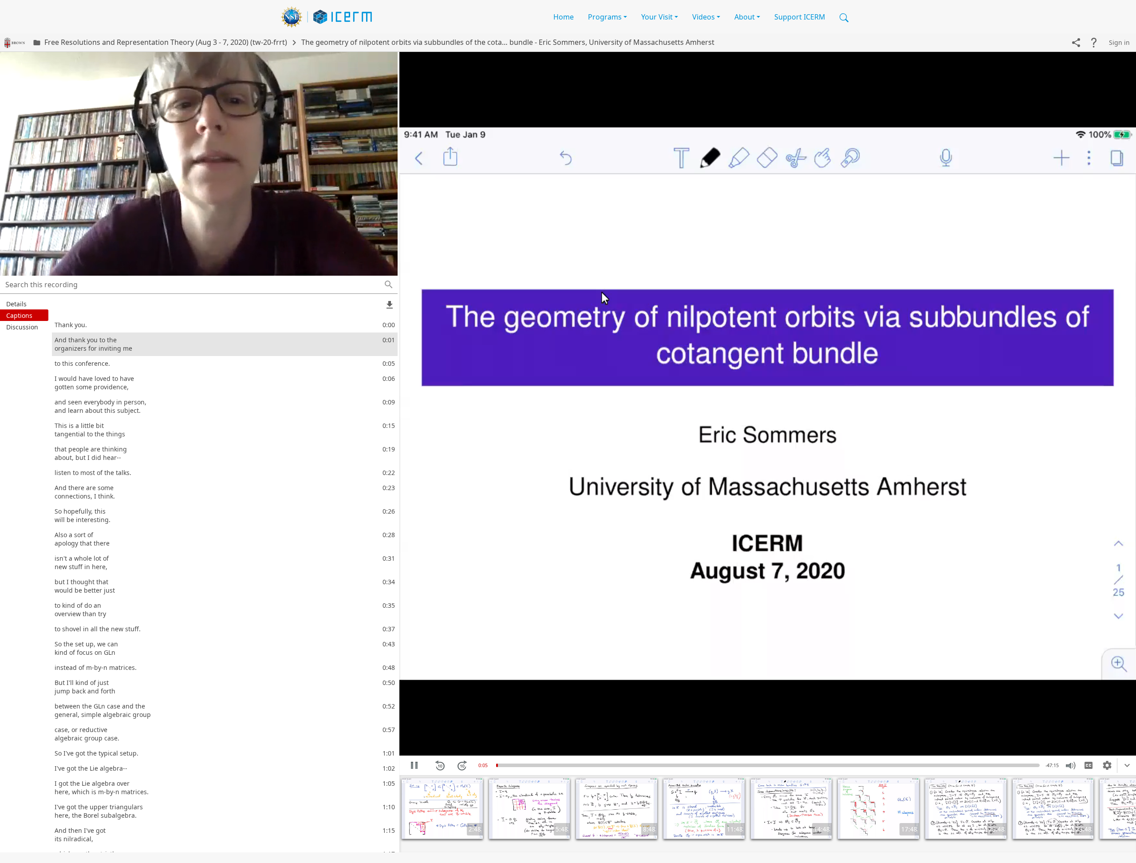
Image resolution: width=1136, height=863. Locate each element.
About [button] (744, 17)
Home (563, 17)
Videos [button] (703, 17)
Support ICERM (799, 17)
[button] (844, 17)
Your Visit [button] (657, 17)
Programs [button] (605, 17)
